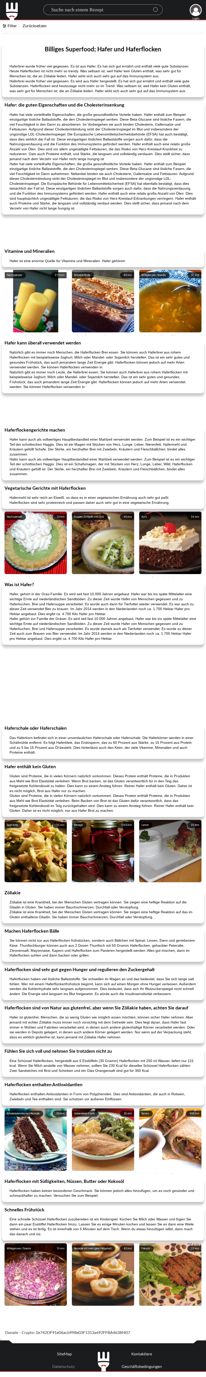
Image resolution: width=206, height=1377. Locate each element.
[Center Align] (157, 7)
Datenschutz (63, 1367)
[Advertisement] (103, 231)
